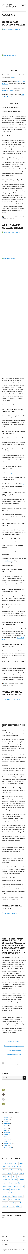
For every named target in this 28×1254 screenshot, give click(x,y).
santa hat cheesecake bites (14, 1054)
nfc (18, 1176)
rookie (13, 1189)
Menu (23, 5)
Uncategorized (8, 1148)
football (4, 218)
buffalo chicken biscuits (14, 1041)
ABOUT (4, 1236)
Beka (6, 216)
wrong (10, 473)
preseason (16, 1186)
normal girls (6, 1179)
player (5, 1183)
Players (6, 1134)
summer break (7, 1193)
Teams (5, 1145)
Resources (6, 1139)
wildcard (19, 1206)
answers (21, 1163)
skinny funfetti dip (14, 1059)
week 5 (11, 1199)
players (11, 1183)
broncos (19, 1166)
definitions (13, 1170)
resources (6, 1189)
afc (16, 1163)
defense (5, 1170)
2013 (4, 1163)
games (8, 685)
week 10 (11, 1203)
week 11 (18, 1203)
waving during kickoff (7, 90)
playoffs (17, 1183)
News (21, 216)
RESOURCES (6, 1240)
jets (4, 1176)
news (8, 218)
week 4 (5, 1199)
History (6, 1128)
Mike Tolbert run (9, 561)
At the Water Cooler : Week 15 (12, 226)
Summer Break (8, 1143)
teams (16, 1193)
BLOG (4, 1233)
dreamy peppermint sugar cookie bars (14, 1046)
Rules (5, 1141)
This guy (23, 484)
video (5, 1150)
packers (14, 1179)
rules (18, 1189)
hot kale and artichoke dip (14, 1050)
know (8, 1176)
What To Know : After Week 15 (12, 693)
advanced (10, 1163)
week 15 (12, 218)
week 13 (5, 1206)
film (4, 1173)
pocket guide (7, 1186)
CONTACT (5, 1244)
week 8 (5, 1203)
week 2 (20, 1196)
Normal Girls (7, 1132)
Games (21, 683)
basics (4, 1166)
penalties (21, 1179)
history (22, 1173)
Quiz (5, 1137)
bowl (13, 1166)
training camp (7, 1196)
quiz (22, 1186)
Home (4, 1229)
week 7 (17, 1199)
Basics (5, 1121)
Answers (6, 1119)
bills (9, 1166)
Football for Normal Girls (7, 1249)
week (11, 899)
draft (19, 1170)
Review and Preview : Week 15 (13, 23)
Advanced (6, 1117)
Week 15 (12, 77)
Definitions (7, 1123)
